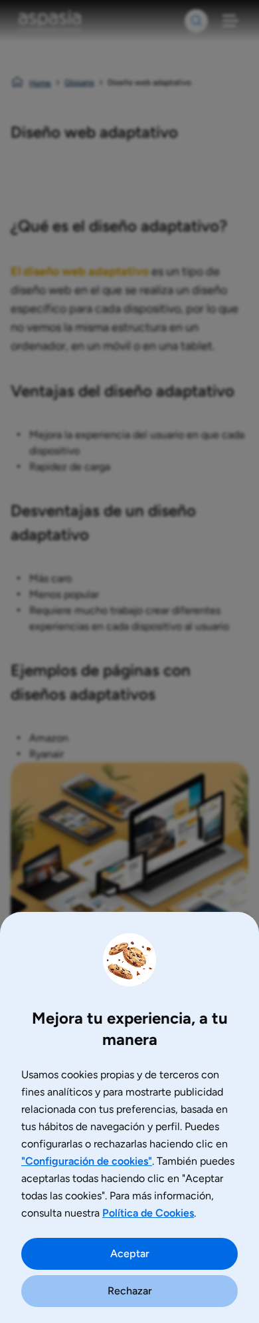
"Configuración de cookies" (86, 1161)
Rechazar (130, 1290)
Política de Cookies (148, 1213)
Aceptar (129, 1253)
